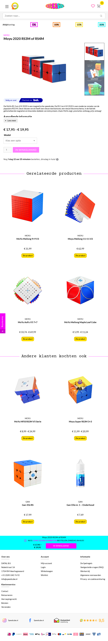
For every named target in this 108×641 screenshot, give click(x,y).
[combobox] (50, 16)
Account (45, 556)
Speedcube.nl (13, 620)
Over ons (5, 556)
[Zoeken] (101, 16)
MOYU (6, 35)
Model (7, 135)
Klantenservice (8, 584)
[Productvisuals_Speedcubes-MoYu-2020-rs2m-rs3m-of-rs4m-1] (44, 69)
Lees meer (11, 120)
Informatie (85, 556)
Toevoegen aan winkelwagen (26, 150)
